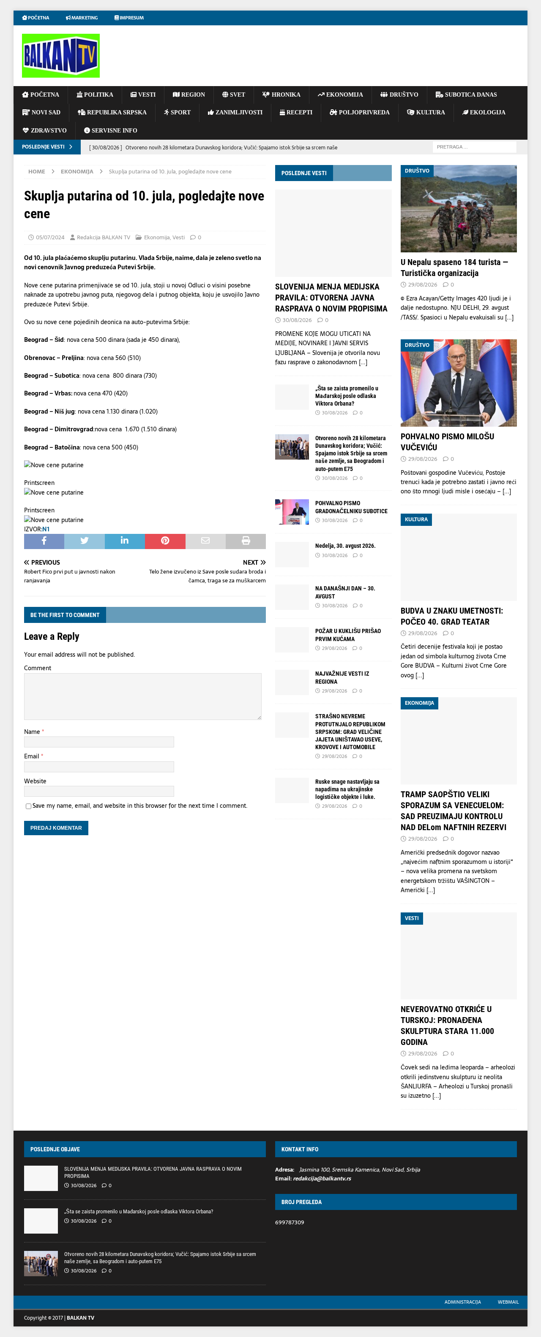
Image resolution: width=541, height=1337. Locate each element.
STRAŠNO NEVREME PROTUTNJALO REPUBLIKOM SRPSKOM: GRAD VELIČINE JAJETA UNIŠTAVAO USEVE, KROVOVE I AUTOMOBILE (350, 731)
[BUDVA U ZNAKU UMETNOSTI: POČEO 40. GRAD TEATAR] (459, 557)
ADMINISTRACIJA (463, 1302)
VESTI (146, 95)
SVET (236, 95)
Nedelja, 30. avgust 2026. (345, 545)
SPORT (180, 112)
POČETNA (44, 95)
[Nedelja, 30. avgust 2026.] (292, 554)
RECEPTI (298, 112)
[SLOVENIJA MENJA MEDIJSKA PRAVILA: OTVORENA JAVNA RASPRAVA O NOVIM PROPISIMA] (333, 233)
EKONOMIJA (344, 95)
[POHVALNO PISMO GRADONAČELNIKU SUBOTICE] (292, 512)
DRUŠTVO (403, 95)
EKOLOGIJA (486, 112)
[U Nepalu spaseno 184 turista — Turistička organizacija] (459, 208)
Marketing (84, 18)
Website (35, 781)
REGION (192, 95)
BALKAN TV (80, 1318)
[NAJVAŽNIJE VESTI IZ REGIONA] (292, 682)
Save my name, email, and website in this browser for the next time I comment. (140, 805)
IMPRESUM (131, 18)
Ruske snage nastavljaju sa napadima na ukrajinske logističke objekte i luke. (347, 789)
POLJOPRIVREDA (363, 112)
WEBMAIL (508, 1302)
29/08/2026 (334, 648)
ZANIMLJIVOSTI (238, 112)
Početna (38, 18)
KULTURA (430, 112)
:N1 (45, 529)
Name (33, 731)
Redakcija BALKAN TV (103, 237)
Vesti (178, 237)
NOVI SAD (45, 112)
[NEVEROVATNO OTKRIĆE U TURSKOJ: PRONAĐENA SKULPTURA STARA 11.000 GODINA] (459, 956)
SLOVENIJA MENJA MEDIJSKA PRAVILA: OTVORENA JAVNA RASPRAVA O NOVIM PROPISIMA (331, 297)
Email (32, 756)
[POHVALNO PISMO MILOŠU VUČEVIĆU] (459, 383)
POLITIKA (97, 95)
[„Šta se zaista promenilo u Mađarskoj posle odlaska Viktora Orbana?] (292, 397)
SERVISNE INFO (113, 130)
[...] (363, 362)
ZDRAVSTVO (48, 130)
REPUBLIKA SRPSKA (116, 112)
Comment (37, 668)
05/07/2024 (50, 237)
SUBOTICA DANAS (470, 95)
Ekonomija (157, 237)
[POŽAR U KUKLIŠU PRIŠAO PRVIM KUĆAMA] (292, 639)
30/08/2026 (297, 320)
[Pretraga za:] (474, 146)
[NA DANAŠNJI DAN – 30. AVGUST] (292, 597)
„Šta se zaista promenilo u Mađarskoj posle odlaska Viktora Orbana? (346, 396)
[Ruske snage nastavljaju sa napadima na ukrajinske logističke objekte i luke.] (292, 790)
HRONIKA (285, 95)
